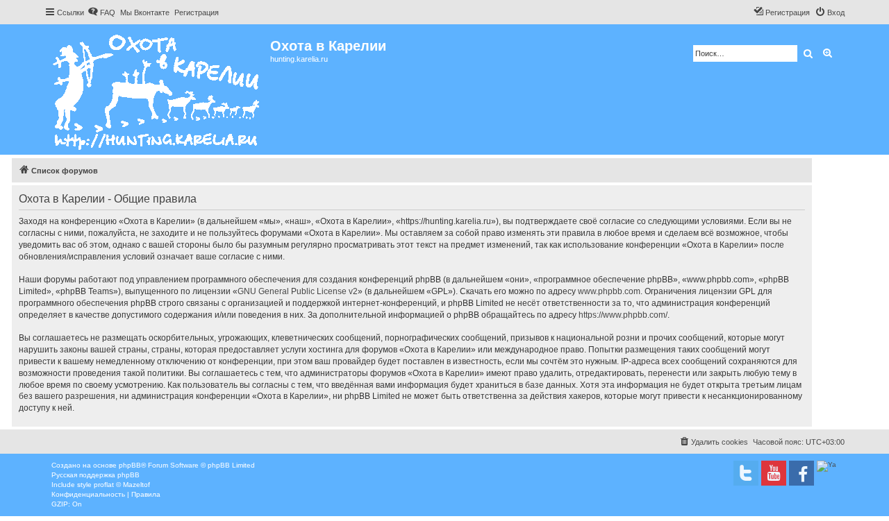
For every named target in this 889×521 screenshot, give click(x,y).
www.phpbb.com (609, 291)
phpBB (130, 465)
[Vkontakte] (745, 473)
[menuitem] (101, 12)
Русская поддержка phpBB (95, 475)
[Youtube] (773, 473)
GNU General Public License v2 (298, 291)
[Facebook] (801, 473)
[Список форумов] (157, 89)
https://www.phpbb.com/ (623, 315)
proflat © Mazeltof (122, 484)
